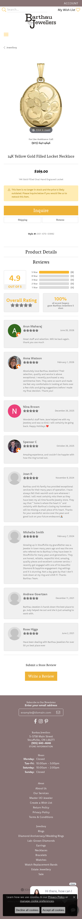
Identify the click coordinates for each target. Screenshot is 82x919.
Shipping (22, 220)
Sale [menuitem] (41, 874)
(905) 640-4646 (41, 143)
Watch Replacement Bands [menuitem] (41, 864)
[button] (70, 3)
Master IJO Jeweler (41, 798)
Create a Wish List (41, 802)
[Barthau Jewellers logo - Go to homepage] (41, 21)
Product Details (41, 251)
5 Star (35, 272)
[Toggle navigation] (6, 34)
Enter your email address (41, 705)
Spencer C (30, 442)
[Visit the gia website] (25, 890)
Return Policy (41, 807)
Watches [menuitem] (41, 860)
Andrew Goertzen (35, 594)
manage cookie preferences (37, 901)
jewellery (11, 47)
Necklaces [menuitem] (41, 850)
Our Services (41, 793)
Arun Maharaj (32, 326)
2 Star (35, 283)
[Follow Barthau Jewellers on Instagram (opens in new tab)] (41, 721)
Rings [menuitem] (41, 831)
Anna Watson (32, 358)
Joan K (27, 474)
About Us (41, 788)
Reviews (41, 262)
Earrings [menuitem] (41, 845)
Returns (60, 220)
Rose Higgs (30, 629)
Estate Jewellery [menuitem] (41, 869)
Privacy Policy (41, 812)
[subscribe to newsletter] (58, 712)
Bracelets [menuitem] (41, 855)
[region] (41, 97)
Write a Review (41, 676)
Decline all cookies (27, 910)
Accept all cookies (53, 910)
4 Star (34, 275)
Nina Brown (31, 407)
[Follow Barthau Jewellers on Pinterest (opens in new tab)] (46, 721)
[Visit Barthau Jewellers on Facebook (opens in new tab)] (35, 721)
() (72, 272)
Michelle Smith (33, 532)
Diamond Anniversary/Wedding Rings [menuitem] (41, 836)
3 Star (35, 279)
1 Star (35, 287)
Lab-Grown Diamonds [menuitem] (41, 840)
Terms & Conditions (41, 817)
